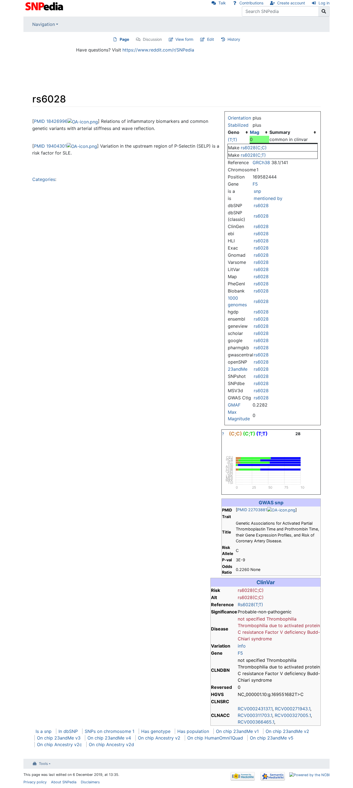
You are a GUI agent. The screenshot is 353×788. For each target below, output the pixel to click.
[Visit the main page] (44, 6)
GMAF (234, 405)
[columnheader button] (259, 132)
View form (184, 39)
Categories (43, 179)
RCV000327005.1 (293, 715)
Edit (210, 39)
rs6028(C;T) (253, 155)
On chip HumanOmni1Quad (215, 738)
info (242, 646)
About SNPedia (63, 782)
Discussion (152, 39)
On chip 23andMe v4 (109, 738)
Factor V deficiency (285, 632)
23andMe (237, 369)
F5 (255, 184)
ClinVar (265, 582)
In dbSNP (68, 731)
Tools (43, 764)
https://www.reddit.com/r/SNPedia (158, 50)
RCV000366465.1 (256, 722)
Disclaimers (90, 782)
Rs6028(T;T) (250, 604)
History (234, 39)
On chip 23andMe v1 (237, 731)
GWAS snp (271, 502)
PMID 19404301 (50, 146)
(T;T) (232, 139)
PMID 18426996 (51, 121)
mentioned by (268, 198)
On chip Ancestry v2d (111, 744)
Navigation (43, 24)
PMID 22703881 (252, 509)
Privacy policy (35, 782)
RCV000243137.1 (255, 708)
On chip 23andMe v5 (271, 738)
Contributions (251, 3)
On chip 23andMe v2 (287, 731)
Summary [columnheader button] (279, 132)
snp (257, 191)
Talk (222, 3)
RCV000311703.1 (255, 715)
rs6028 (261, 205)
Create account (291, 3)
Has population (193, 731)
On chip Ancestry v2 (159, 738)
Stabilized (238, 125)
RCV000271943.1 (292, 708)
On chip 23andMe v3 (59, 738)
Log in (324, 3)
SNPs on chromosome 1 (109, 731)
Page (124, 39)
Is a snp (44, 731)
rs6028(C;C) (254, 147)
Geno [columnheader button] (233, 132)
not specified (251, 619)
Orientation (239, 118)
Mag (254, 132)
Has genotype (155, 731)
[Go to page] (324, 11)
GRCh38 (261, 162)
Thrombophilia (281, 619)
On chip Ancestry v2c (59, 744)
